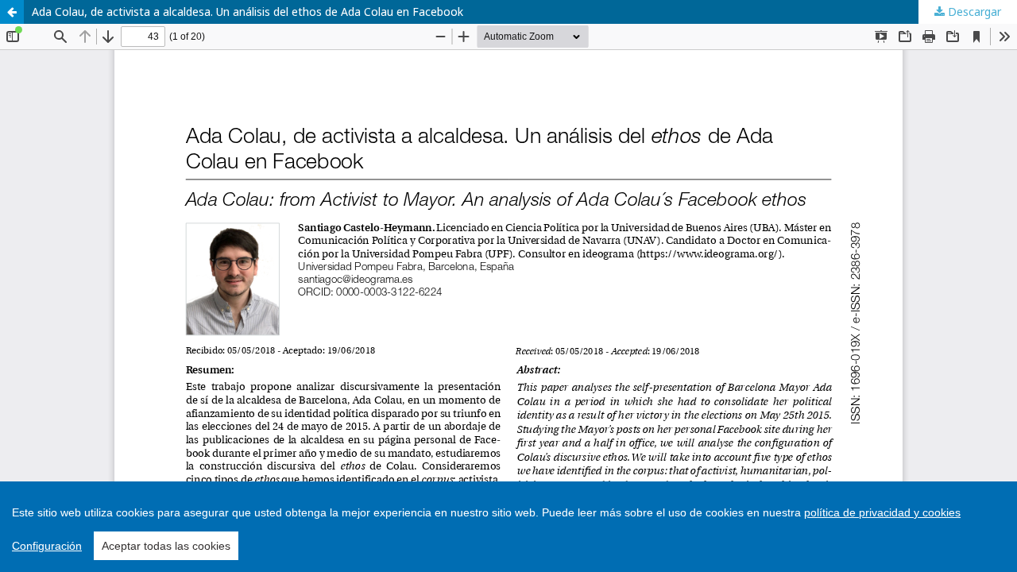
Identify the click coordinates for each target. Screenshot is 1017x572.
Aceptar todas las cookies (166, 545)
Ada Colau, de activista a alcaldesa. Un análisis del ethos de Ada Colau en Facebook (247, 11)
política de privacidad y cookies (882, 512)
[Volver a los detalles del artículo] (12, 12)
